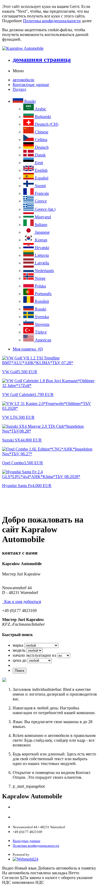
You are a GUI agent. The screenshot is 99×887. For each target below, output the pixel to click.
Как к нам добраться (21, 601)
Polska (40, 286)
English (41, 170)
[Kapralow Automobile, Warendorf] (49, 48)
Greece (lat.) (44, 209)
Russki (29, 101)
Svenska (41, 316)
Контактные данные (31, 84)
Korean (40, 240)
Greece (40, 201)
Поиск (19, 671)
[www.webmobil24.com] (25, 859)
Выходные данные (26, 841)
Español (41, 178)
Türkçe (40, 332)
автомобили (23, 80)
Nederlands (44, 270)
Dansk (40, 155)
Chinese (41, 132)
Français (41, 193)
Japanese (42, 232)
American (42, 340)
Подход (19, 89)
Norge (39, 278)
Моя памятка (28, 349)
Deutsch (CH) (46, 124)
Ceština (40, 139)
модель (19, 650)
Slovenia (41, 324)
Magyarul (42, 217)
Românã (41, 301)
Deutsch (41, 147)
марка (18, 645)
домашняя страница (42, 59)
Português (42, 293)
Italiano (40, 224)
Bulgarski (42, 116)
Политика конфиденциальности (52, 21)
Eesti (38, 162)
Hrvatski (41, 247)
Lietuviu (41, 255)
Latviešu (41, 263)
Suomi (40, 185)
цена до (19, 660)
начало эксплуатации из (34, 655)
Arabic (40, 109)
